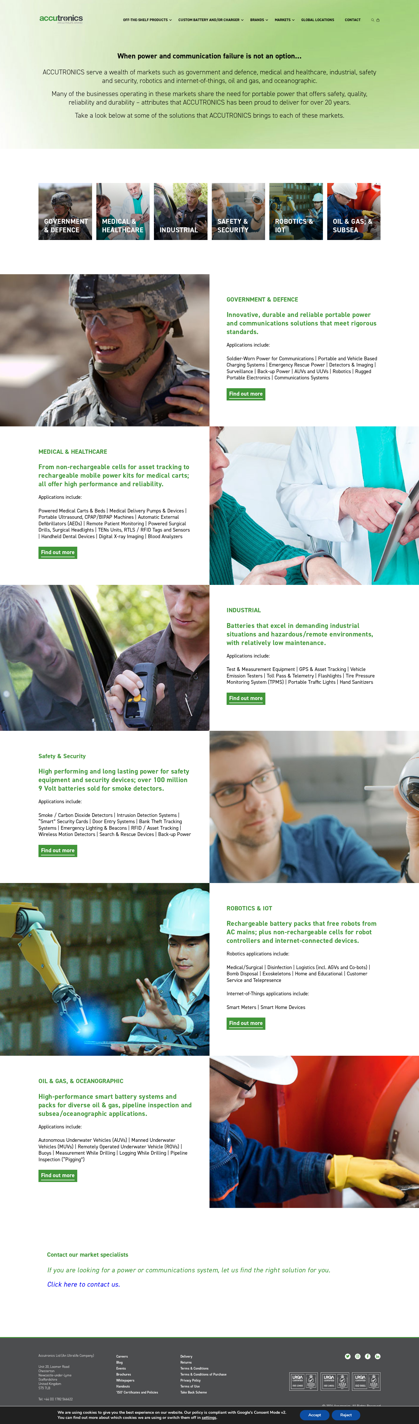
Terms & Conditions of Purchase (203, 1374)
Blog (119, 1362)
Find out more (246, 393)
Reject (346, 1415)
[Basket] (378, 20)
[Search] (372, 20)
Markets (282, 20)
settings (209, 1417)
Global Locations (317, 20)
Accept (314, 1415)
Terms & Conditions (194, 1368)
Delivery (186, 1356)
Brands (257, 20)
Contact (353, 20)
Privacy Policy (190, 1380)
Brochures (123, 1374)
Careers (122, 1356)
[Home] (61, 19)
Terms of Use (190, 1386)
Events (121, 1368)
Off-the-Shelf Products (145, 20)
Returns (186, 1362)
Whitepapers (125, 1380)
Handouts (123, 1386)
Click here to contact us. (83, 1284)
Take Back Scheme (193, 1392)
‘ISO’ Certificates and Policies (137, 1392)
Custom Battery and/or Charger (208, 20)
